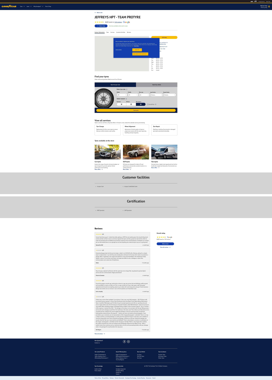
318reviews (118, 22)
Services (112, 32)
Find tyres (136, 110)
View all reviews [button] (164, 247)
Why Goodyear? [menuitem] (37, 6)
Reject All (137, 49)
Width (118, 92)
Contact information (100, 32)
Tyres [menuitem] (21, 6)
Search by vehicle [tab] (156, 84)
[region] (136, 48)
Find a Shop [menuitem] (48, 6)
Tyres (107, 32)
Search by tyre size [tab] (115, 84)
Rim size (141, 92)
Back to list (99, 12)
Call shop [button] (164, 37)
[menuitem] (251, 1)
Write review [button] (165, 244)
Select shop (102, 26)
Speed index (166, 92)
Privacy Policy (136, 45)
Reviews (129, 32)
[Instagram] (128, 341)
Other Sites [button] (268, 1)
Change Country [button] (261, 1)
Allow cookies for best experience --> (140, 53)
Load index (153, 92)
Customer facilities (120, 32)
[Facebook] (124, 341)
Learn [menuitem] (28, 6)
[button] (127, 89)
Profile (129, 92)
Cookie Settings (119, 49)
